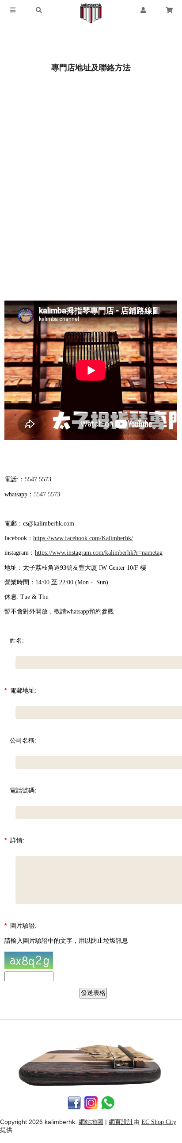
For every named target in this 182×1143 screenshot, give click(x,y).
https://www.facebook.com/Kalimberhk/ (83, 538)
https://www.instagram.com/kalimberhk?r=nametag (99, 552)
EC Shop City (158, 1122)
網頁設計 (121, 1122)
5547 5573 (47, 494)
